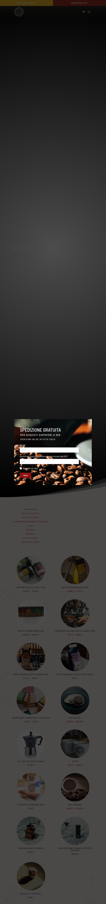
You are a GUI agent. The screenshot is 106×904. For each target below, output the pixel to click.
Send (25, 475)
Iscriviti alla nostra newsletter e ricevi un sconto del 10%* (44, 456)
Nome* (23, 445)
